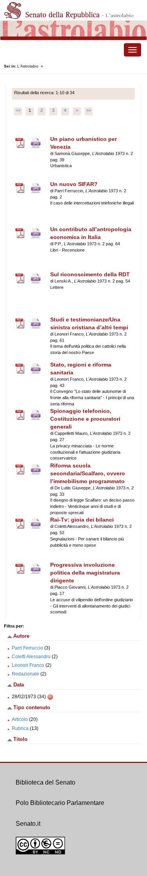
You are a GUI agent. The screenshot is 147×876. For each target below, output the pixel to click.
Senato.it (28, 823)
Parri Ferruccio (27, 648)
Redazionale (25, 674)
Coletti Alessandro (31, 656)
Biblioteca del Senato (45, 782)
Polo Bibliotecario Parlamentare (60, 802)
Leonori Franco (28, 665)
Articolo (20, 719)
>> (88, 110)
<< (18, 110)
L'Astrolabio (27, 66)
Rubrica (20, 728)
